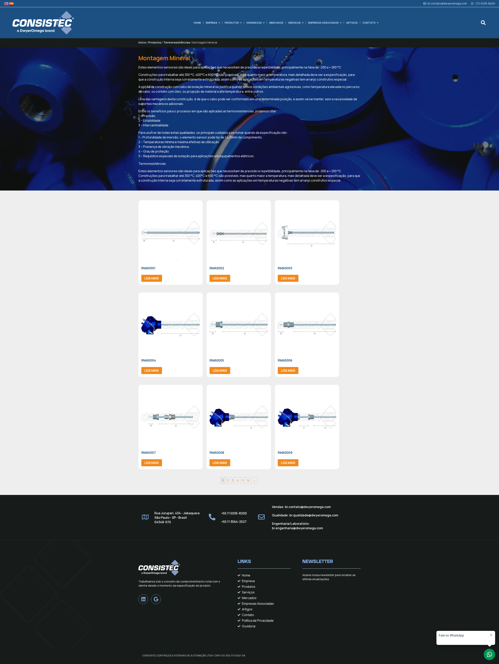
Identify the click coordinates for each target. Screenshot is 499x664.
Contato (369, 22)
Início (142, 42)
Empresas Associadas (323, 22)
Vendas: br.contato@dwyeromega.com (301, 507)
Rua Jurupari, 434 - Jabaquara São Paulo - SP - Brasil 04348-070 (177, 517)
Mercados (276, 22)
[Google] (156, 599)
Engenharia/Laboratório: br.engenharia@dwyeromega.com (297, 525)
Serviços (294, 22)
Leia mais (151, 278)
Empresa (211, 22)
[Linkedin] (143, 599)
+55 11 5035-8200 (234, 513)
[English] (6, 3)
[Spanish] (11, 3)
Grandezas (254, 22)
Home (197, 22)
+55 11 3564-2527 (234, 521)
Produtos (232, 22)
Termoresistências (176, 42)
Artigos (352, 22)
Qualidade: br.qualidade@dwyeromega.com (305, 515)
